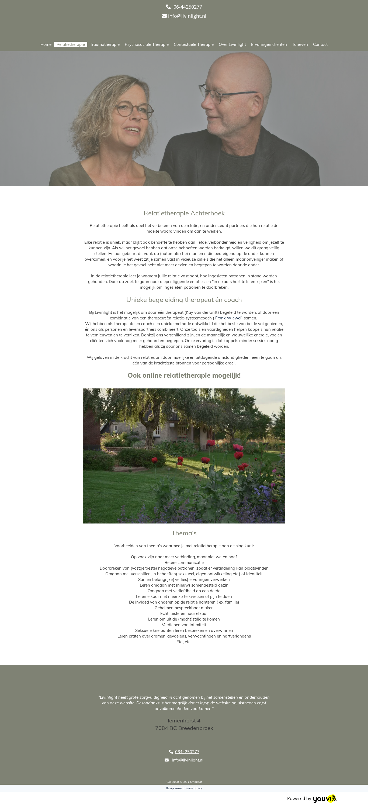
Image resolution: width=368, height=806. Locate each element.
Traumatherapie (105, 44)
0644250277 (187, 751)
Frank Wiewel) (228, 318)
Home (45, 44)
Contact (320, 44)
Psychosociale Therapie (147, 44)
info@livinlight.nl (187, 16)
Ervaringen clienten (269, 44)
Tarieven (300, 44)
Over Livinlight (232, 44)
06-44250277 (187, 7)
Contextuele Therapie (194, 44)
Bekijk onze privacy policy (184, 788)
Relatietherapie (71, 44)
